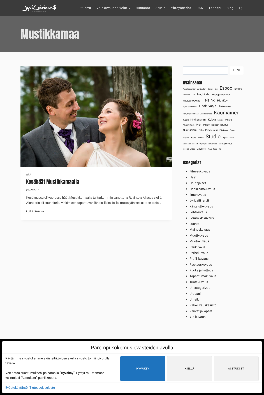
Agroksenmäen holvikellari (194, 89)
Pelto (201, 130)
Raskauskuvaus (200, 264)
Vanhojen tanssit (190, 143)
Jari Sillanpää (206, 113)
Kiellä (189, 369)
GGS (193, 94)
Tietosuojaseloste (42, 387)
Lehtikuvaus (198, 212)
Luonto (220, 120)
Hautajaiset (197, 183)
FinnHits (238, 89)
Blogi (231, 8)
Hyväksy (142, 369)
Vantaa (203, 143)
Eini (216, 89)
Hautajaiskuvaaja (221, 94)
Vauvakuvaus (225, 143)
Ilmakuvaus (197, 194)
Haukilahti (203, 94)
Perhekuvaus (211, 130)
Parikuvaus (197, 247)
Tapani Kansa (228, 137)
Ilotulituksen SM (191, 113)
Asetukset (236, 369)
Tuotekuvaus (198, 282)
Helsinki (209, 100)
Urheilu (194, 299)
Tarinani (215, 8)
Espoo (226, 88)
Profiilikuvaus (199, 258)
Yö (220, 149)
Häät (29, 174)
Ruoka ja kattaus (201, 270)
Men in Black (188, 125)
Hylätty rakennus (190, 106)
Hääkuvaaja (207, 106)
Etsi (236, 70)
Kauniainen (227, 113)
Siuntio (201, 137)
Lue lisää (35, 211)
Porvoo (233, 130)
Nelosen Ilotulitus (219, 124)
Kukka (212, 120)
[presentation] (96, 116)
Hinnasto (143, 8)
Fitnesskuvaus (199, 171)
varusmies (212, 143)
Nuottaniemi (190, 130)
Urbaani (195, 293)
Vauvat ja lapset (200, 311)
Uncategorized (199, 287)
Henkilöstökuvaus (202, 189)
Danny (210, 89)
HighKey (222, 101)
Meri (199, 125)
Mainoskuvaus (199, 229)
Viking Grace (189, 149)
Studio (161, 8)
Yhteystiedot (181, 8)
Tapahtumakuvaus (202, 276)
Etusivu (85, 8)
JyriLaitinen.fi (199, 200)
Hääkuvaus (224, 106)
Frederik (186, 94)
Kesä (186, 120)
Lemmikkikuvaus (201, 218)
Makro (228, 120)
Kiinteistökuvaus (201, 206)
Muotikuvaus (198, 235)
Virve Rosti (212, 149)
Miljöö (206, 125)
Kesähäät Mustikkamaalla (52, 181)
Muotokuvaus (199, 241)
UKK (199, 8)
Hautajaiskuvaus (191, 101)
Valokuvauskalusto (202, 305)
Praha (186, 137)
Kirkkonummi (198, 120)
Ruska (193, 137)
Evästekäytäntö (16, 387)
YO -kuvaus (197, 317)
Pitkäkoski (223, 130)
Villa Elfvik (201, 149)
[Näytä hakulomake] (240, 8)
